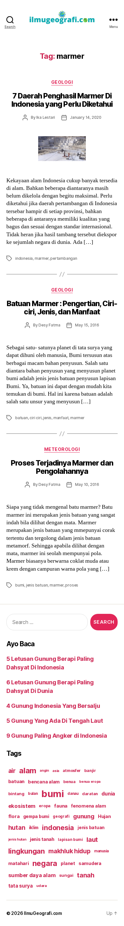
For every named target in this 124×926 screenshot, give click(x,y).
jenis (47, 417)
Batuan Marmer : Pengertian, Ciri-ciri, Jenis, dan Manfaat (62, 307)
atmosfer (72, 770)
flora (14, 816)
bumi (19, 585)
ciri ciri (35, 417)
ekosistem (22, 806)
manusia (101, 851)
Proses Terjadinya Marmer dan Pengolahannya (62, 467)
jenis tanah (42, 839)
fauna (60, 806)
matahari (18, 863)
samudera (90, 863)
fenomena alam (88, 806)
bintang (16, 793)
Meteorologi (62, 449)
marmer (42, 258)
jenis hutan (17, 839)
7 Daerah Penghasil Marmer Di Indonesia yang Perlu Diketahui (62, 100)
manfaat (61, 417)
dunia (108, 794)
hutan (16, 827)
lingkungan (26, 851)
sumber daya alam (32, 875)
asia (55, 770)
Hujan (104, 816)
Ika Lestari (45, 117)
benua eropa (89, 781)
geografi (61, 816)
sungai (66, 875)
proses (71, 585)
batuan (21, 417)
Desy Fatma (49, 325)
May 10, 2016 (87, 484)
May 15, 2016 (87, 325)
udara (41, 885)
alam (27, 770)
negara (44, 863)
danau (73, 793)
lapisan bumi (70, 839)
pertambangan (63, 258)
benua (69, 781)
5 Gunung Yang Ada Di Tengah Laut (54, 720)
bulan (33, 793)
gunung (83, 816)
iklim (34, 827)
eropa (45, 805)
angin (44, 770)
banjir (90, 770)
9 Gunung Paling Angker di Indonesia (56, 735)
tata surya (20, 886)
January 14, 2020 (85, 117)
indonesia (24, 258)
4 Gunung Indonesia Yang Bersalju (53, 705)
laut (92, 839)
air (12, 771)
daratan (90, 793)
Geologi (62, 82)
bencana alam (44, 781)
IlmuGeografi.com (43, 913)
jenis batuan (37, 585)
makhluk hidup (69, 851)
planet (68, 863)
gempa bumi (36, 816)
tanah (85, 875)
